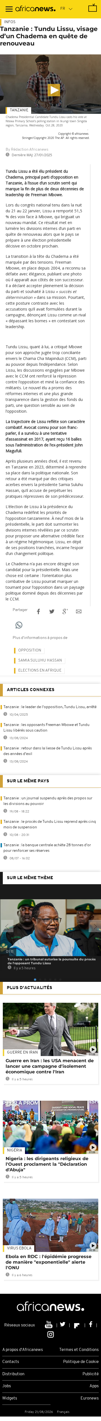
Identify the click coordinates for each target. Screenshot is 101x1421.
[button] (54, 90)
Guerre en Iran (22, 1052)
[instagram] (50, 1334)
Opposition (29, 650)
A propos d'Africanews (22, 1350)
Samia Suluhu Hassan (40, 660)
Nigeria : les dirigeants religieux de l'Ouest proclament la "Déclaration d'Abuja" (47, 1164)
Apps (94, 1386)
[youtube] (49, 1325)
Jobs (6, 1386)
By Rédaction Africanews (27, 150)
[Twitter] (63, 1325)
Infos (9, 22)
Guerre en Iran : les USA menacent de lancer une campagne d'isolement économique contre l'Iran (50, 1066)
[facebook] (91, 1325)
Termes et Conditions (79, 1350)
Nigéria (14, 1150)
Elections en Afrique (39, 671)
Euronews (90, 1398)
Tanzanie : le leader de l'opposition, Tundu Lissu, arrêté (50, 707)
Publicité (90, 1374)
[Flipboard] (77, 1325)
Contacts (10, 1362)
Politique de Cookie (81, 1362)
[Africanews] (35, 9)
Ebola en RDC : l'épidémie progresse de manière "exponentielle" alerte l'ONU (48, 1262)
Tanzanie (19, 110)
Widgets (9, 1398)
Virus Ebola (19, 1248)
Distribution (13, 1374)
